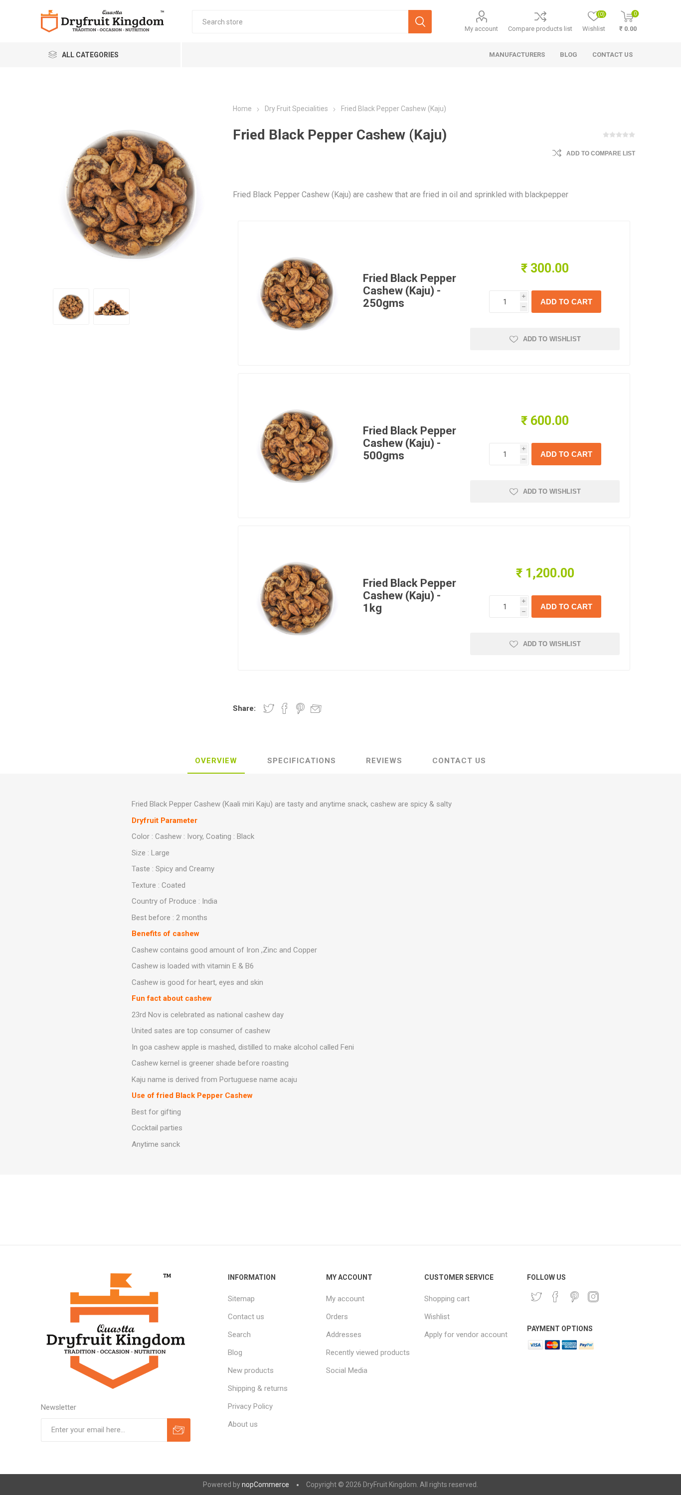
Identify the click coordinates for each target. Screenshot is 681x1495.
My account (481, 28)
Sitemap (241, 1298)
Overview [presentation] (216, 760)
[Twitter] (536, 1297)
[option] (71, 306)
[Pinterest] (574, 1297)
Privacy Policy (250, 1406)
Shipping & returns (258, 1388)
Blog (235, 1352)
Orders (337, 1316)
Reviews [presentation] (384, 760)
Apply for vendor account (466, 1334)
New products (251, 1370)
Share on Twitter (268, 708)
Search (239, 1334)
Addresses (343, 1334)
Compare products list (540, 28)
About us (243, 1424)
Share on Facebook (284, 708)
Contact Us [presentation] (459, 760)
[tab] (216, 761)
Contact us (246, 1316)
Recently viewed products (368, 1352)
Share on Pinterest (300, 708)
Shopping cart (447, 1298)
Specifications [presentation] (301, 760)
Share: (244, 708)
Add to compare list (600, 153)
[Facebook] (555, 1297)
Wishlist (437, 1316)
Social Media (346, 1370)
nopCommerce (265, 1485)
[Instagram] (593, 1297)
